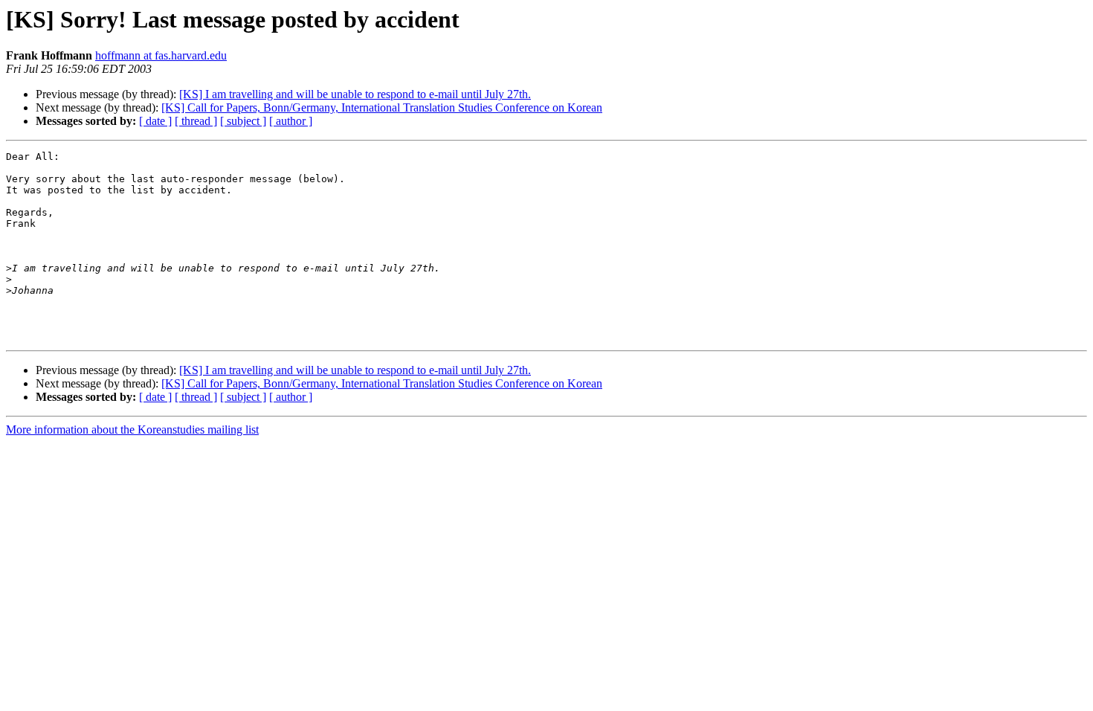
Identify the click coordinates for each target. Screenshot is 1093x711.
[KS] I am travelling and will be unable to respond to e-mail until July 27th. (355, 94)
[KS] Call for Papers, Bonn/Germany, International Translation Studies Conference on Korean (381, 107)
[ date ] (155, 121)
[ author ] (290, 121)
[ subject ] (243, 121)
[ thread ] (196, 121)
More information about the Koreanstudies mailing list (132, 429)
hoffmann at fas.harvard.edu (161, 55)
